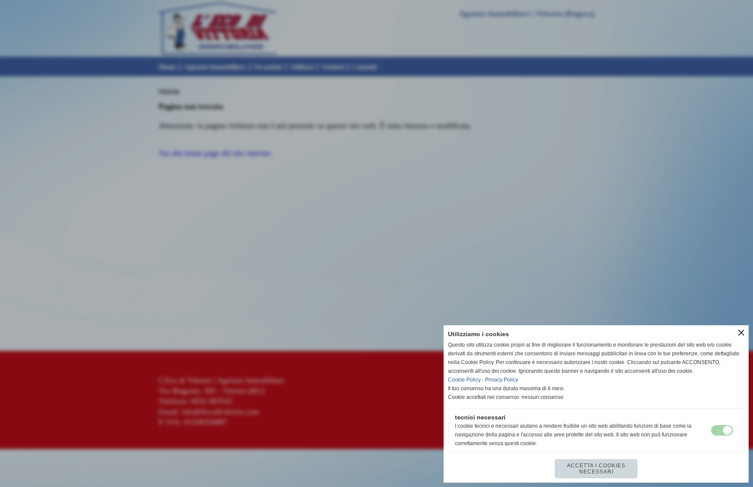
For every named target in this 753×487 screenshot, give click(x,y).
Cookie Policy (464, 380)
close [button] (741, 332)
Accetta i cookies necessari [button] (596, 469)
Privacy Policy (501, 380)
